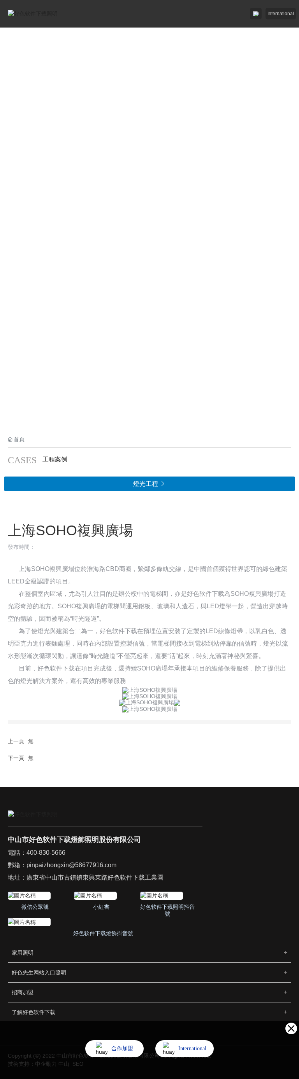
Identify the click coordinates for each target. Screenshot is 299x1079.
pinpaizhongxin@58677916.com (71, 865)
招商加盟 (22, 992)
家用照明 (22, 953)
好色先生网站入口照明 (39, 972)
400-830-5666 (45, 852)
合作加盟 (122, 1048)
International (280, 13)
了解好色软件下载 (33, 1012)
